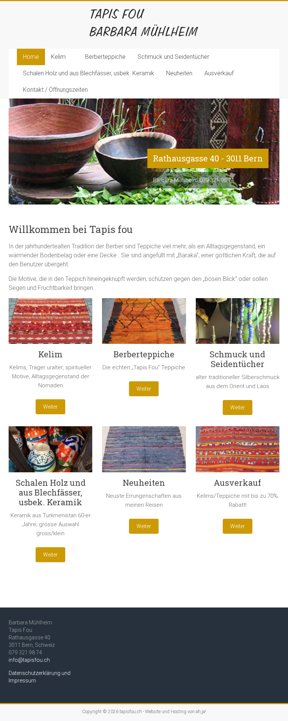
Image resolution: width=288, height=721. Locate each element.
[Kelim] (50, 324)
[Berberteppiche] (144, 324)
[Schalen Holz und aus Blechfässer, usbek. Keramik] (50, 452)
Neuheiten (179, 73)
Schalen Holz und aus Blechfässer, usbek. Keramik (88, 73)
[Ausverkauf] (237, 452)
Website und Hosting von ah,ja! (175, 711)
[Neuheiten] (144, 452)
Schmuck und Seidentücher (173, 56)
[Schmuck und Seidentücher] (237, 324)
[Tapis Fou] (144, 10)
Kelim (58, 56)
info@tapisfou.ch (29, 660)
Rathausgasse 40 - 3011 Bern (208, 158)
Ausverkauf (219, 73)
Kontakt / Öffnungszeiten (55, 89)
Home (31, 56)
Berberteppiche (105, 56)
